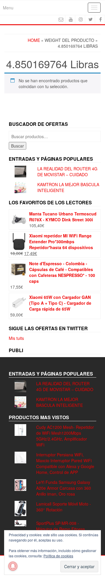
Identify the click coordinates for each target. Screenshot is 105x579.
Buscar (17, 146)
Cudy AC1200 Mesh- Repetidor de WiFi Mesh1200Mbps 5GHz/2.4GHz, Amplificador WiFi (65, 436)
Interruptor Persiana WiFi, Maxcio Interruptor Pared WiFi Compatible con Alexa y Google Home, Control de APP (65, 463)
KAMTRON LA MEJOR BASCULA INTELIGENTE (59, 402)
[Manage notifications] (13, 566)
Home (34, 40)
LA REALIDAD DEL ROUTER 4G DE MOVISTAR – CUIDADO (67, 171)
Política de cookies (58, 555)
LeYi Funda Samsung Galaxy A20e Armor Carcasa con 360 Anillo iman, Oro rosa (63, 488)
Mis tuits (16, 338)
